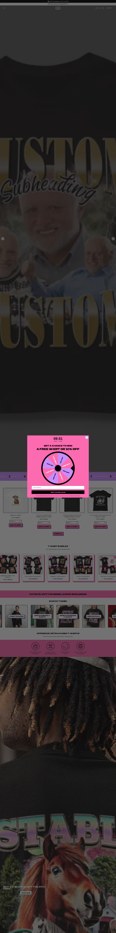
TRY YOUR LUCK (58, 492)
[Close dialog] (86, 437)
